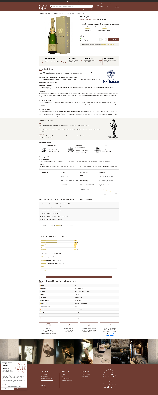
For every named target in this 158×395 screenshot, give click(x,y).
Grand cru (77, 294)
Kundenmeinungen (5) (104, 30)
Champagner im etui (79, 288)
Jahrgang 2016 (78, 312)
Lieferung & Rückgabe (65, 378)
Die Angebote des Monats (102, 10)
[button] (79, 203)
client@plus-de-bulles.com (46, 378)
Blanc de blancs (78, 300)
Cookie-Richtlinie (84, 376)
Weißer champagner (79, 309)
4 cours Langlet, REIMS (45, 387)
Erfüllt (76, 306)
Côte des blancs (78, 291)
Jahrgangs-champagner (80, 318)
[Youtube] (108, 387)
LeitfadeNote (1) (87, 30)
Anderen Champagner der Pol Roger (79, 276)
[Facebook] (114, 387)
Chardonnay (77, 315)
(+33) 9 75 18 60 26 (44, 374)
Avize (83, 291)
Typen (70, 10)
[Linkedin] (111, 387)
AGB (62, 376)
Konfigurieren (7, 388)
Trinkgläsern (90, 10)
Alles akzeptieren (20, 388)
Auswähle (83, 10)
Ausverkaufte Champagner (66, 380)
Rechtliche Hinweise (85, 374)
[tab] (79, 203)
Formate (76, 10)
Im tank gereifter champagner (81, 303)
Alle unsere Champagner (56, 10)
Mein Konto (63, 374)
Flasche (76, 285)
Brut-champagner (78, 297)
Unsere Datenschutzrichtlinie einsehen (8, 384)
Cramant (87, 291)
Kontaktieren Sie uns (47, 381)
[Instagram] (105, 387)
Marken (66, 10)
